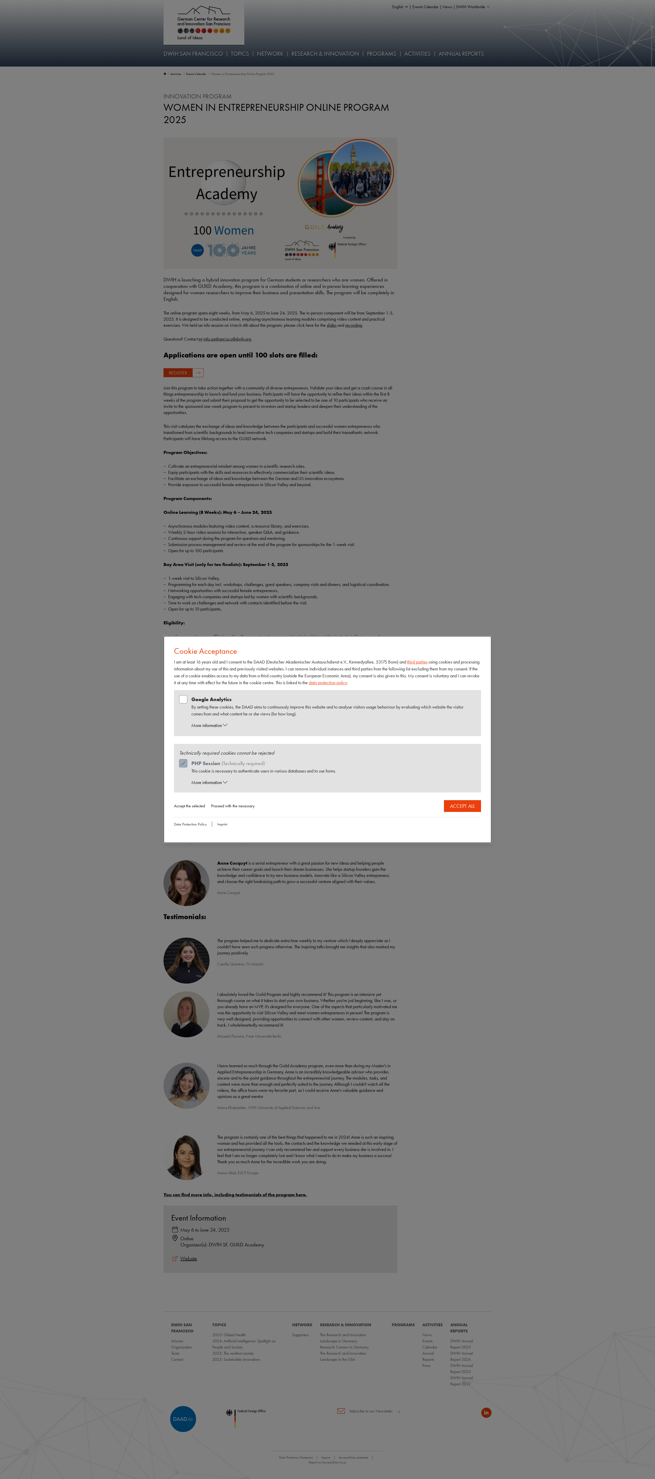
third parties (417, 662)
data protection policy (328, 683)
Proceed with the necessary (233, 806)
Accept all (462, 806)
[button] (332, 725)
